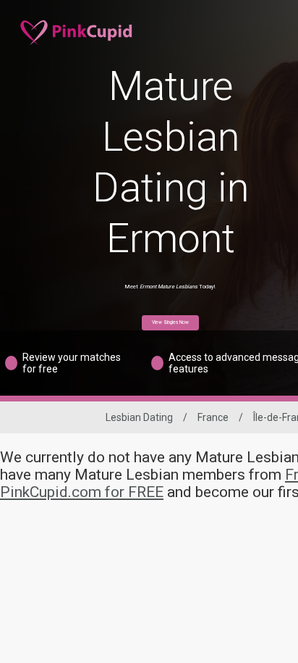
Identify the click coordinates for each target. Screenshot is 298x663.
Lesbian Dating (139, 417)
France (213, 417)
